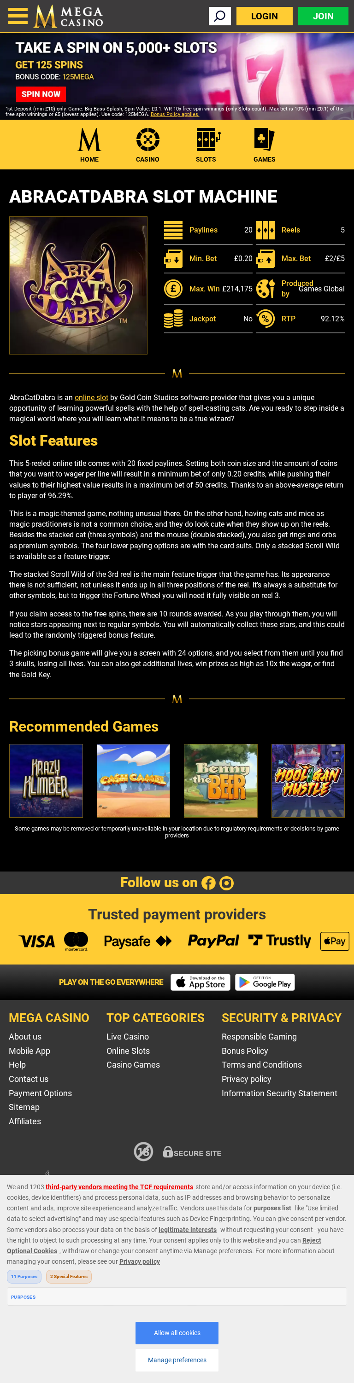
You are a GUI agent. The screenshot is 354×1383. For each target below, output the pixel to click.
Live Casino (127, 1036)
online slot (91, 397)
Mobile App (29, 1051)
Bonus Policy (245, 1051)
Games (265, 159)
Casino (147, 159)
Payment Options (40, 1093)
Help (17, 1064)
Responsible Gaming (259, 1036)
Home (89, 159)
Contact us (28, 1079)
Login (264, 16)
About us (25, 1036)
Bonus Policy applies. (175, 114)
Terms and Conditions (262, 1064)
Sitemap (24, 1107)
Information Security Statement (279, 1093)
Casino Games (133, 1064)
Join (323, 16)
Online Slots (128, 1051)
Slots (206, 159)
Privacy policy (246, 1079)
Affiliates (25, 1121)
